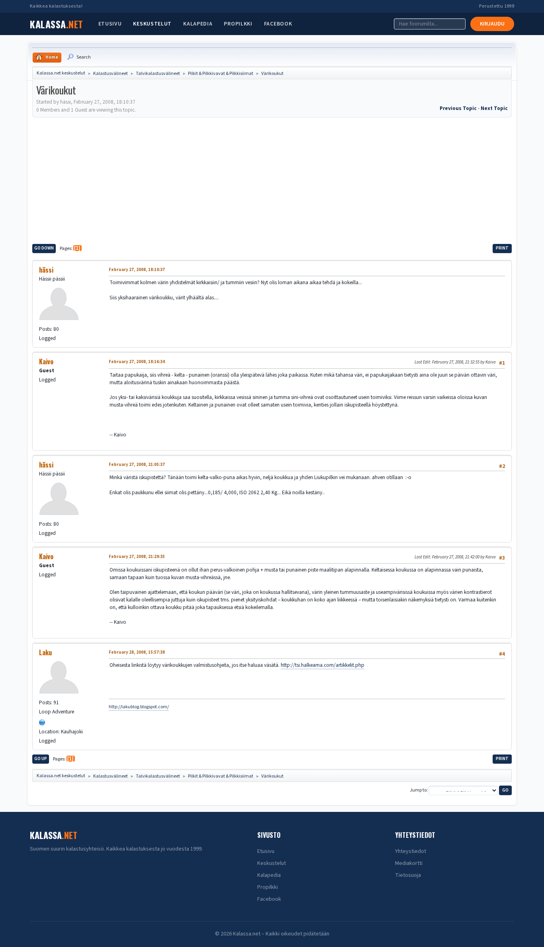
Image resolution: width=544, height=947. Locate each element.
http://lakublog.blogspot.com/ (139, 706)
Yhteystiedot (410, 851)
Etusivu (110, 24)
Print (502, 248)
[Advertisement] (272, 179)
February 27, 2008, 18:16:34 (137, 362)
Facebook (278, 24)
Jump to (418, 790)
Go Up (40, 759)
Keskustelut (152, 24)
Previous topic (458, 108)
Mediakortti (409, 863)
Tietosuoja (408, 875)
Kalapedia (197, 24)
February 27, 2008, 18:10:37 (137, 270)
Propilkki (238, 24)
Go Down (44, 248)
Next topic (494, 108)
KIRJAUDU (492, 24)
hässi (46, 270)
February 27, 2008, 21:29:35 (137, 557)
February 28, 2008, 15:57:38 (137, 652)
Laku (45, 652)
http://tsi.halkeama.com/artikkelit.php (322, 665)
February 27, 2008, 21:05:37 (137, 465)
